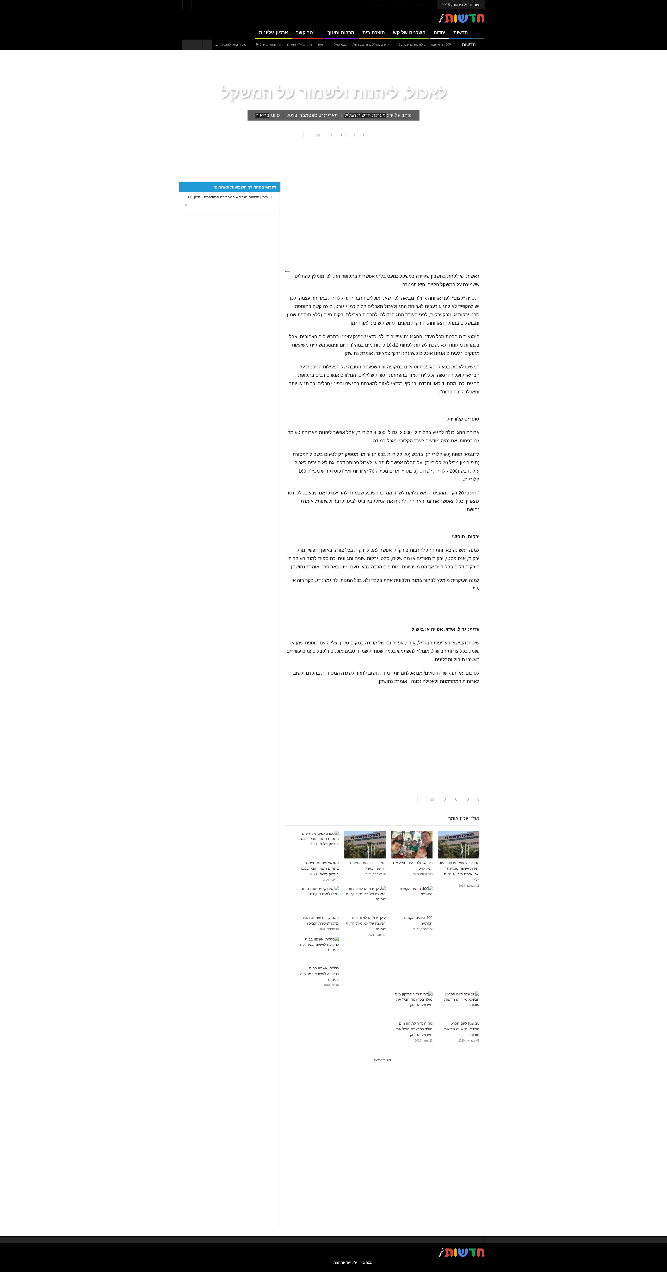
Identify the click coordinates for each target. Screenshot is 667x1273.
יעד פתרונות (342, 1262)
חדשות (460, 32)
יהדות (439, 32)
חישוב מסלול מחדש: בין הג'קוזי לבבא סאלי (395, 44)
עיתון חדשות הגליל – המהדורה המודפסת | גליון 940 (324, 44)
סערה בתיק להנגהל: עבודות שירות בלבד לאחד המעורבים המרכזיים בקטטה (232, 44)
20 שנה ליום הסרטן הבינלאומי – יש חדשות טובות (461, 1029)
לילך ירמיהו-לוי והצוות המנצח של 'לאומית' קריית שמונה (366, 923)
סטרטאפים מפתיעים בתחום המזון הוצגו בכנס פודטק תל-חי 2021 (320, 868)
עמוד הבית (475, 178)
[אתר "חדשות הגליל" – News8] (461, 18)
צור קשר (305, 32)
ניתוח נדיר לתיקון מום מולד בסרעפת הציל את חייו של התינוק (414, 1029)
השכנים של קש (409, 32)
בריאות (262, 115)
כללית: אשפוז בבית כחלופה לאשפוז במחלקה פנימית (319, 974)
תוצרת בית (373, 32)
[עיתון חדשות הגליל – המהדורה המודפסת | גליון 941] (184, 205)
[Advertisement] (380, 223)
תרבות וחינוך (341, 32)
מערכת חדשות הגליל (365, 115)
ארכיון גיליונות (273, 32)
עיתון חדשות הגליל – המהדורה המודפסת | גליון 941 (227, 197)
